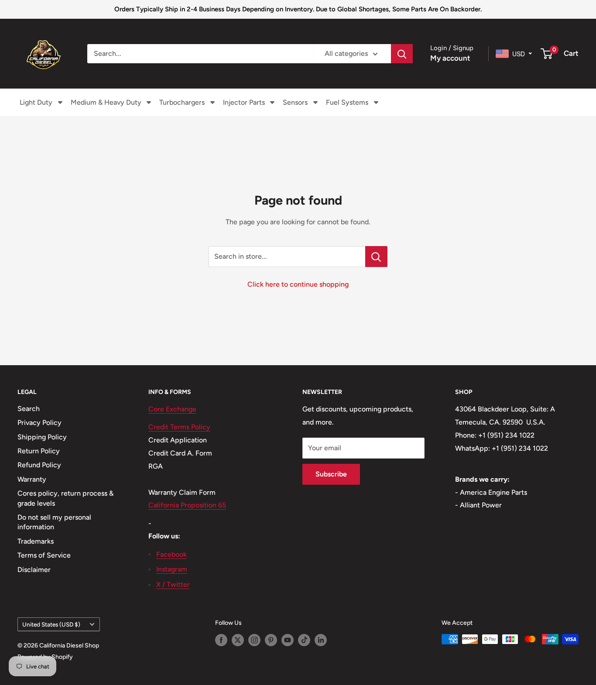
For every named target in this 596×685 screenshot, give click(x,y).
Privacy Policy (39, 422)
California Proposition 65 (187, 505)
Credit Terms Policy (179, 427)
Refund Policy (39, 465)
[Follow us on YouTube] (287, 640)
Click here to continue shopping (298, 284)
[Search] (402, 53)
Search (28, 408)
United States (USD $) (51, 624)
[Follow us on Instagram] (254, 640)
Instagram (171, 569)
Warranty (31, 479)
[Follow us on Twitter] (238, 640)
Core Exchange (172, 409)
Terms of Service (44, 555)
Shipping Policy (42, 437)
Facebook (171, 554)
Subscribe (331, 474)
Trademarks (35, 541)
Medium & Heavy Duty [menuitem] (106, 102)
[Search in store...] (376, 256)
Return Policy (38, 451)
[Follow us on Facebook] (221, 640)
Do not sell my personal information (54, 522)
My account (450, 58)
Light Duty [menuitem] (36, 102)
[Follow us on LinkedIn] (321, 640)
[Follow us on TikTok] (304, 640)
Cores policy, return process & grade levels (65, 498)
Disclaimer (34, 569)
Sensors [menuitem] (295, 102)
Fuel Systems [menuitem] (347, 102)
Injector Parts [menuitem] (244, 102)
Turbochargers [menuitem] (182, 102)
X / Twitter (173, 584)
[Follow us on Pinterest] (271, 640)
